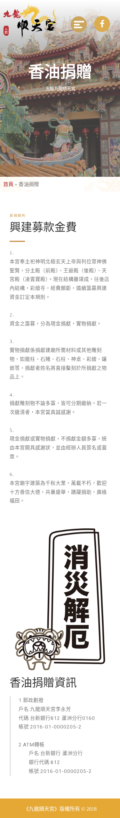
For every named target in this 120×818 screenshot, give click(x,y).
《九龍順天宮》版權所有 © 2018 (60, 809)
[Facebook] (102, 24)
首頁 (8, 184)
